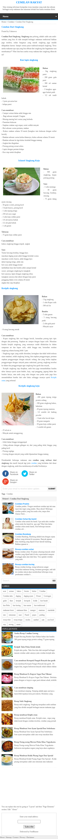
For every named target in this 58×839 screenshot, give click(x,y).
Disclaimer (30, 837)
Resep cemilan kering (24, 564)
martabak (51, 610)
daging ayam (28, 596)
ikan (11, 601)
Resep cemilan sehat (24, 549)
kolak (35, 601)
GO (54, 581)
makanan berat (8, 610)
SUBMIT (51, 489)
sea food (50, 620)
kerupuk (27, 601)
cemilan (34, 463)
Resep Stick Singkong (23, 701)
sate (43, 620)
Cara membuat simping (23, 688)
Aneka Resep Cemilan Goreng (26, 633)
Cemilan (11, 22)
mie (4, 615)
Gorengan (47, 596)
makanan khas (22, 610)
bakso (19, 591)
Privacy (22, 837)
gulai (5, 601)
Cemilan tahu (8, 596)
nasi (20, 615)
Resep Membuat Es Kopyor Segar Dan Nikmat (33, 674)
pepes (34, 615)
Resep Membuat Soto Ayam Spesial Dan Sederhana (34, 728)
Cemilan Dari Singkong (19, 499)
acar (4, 591)
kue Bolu (6, 605)
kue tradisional (39, 605)
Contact (15, 837)
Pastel (27, 615)
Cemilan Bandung (23, 534)
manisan (42, 610)
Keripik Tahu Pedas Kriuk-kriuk (27, 647)
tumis (19, 624)
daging (18, 596)
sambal (36, 620)
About (2, 837)
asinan (11, 591)
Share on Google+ (14, 481)
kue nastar (27, 605)
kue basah (44, 601)
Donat (38, 596)
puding (42, 615)
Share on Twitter (33, 473)
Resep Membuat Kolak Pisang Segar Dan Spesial (33, 756)
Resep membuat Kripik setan (25, 715)
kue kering (17, 605)
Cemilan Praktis (22, 504)
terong (11, 624)
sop (4, 624)
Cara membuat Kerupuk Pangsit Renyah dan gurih (34, 660)
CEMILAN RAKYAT (29, 2)
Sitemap (9, 837)
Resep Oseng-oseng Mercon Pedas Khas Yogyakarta (35, 742)
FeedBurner (34, 832)
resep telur (7, 620)
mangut (33, 610)
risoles (28, 620)
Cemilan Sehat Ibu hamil (25, 519)
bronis (26, 591)
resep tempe (18, 620)
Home (4, 22)
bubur (34, 591)
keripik (18, 601)
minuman (12, 615)
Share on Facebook (14, 473)
